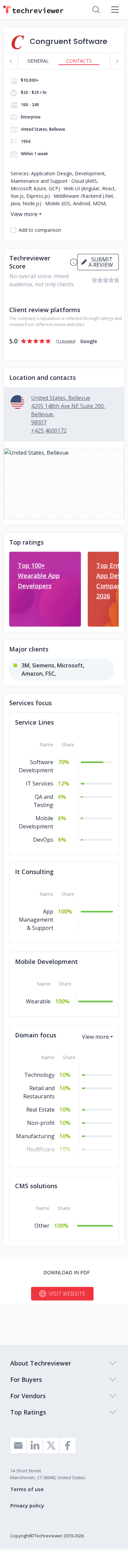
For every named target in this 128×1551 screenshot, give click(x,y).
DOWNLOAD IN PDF (66, 1272)
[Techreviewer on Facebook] (67, 1445)
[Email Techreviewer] (18, 1445)
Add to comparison (40, 230)
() (65, 340)
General (38, 61)
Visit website (67, 1293)
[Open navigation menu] (115, 9)
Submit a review (100, 262)
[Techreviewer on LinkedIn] (35, 1445)
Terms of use (27, 1489)
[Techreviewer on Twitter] (51, 1445)
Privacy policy (27, 1505)
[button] (64, 484)
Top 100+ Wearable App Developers (39, 575)
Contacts (79, 61)
